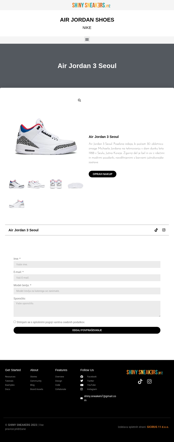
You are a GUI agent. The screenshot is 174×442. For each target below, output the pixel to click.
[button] (87, 39)
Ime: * (17, 258)
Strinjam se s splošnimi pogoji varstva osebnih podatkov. (51, 322)
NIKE (87, 28)
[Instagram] (164, 230)
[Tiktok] (156, 230)
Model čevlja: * (22, 285)
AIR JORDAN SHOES (87, 20)
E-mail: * (19, 272)
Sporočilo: (20, 298)
